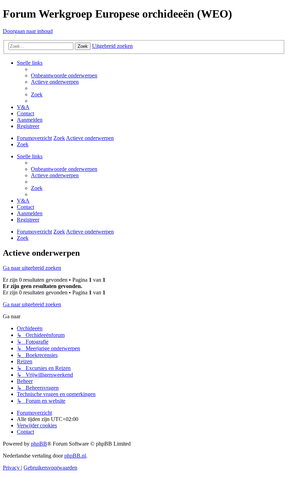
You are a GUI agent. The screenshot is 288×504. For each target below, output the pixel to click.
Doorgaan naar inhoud (28, 31)
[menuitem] (64, 75)
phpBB (39, 444)
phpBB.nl (75, 456)
